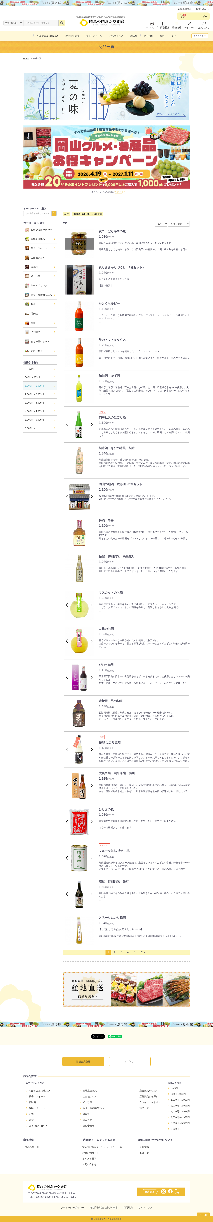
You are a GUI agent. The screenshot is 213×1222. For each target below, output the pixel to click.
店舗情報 (176, 27)
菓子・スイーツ (39, 248)
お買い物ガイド (90, 1152)
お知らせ (144, 1152)
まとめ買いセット (40, 341)
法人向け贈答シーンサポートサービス (102, 1147)
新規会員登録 (185, 9)
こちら (118, 192)
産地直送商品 (38, 239)
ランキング (152, 27)
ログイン (129, 1061)
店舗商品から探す (148, 1096)
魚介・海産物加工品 (41, 295)
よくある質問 (89, 1158)
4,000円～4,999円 (34, 411)
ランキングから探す (149, 1102)
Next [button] (91, 424)
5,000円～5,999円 (34, 419)
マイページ (190, 27)
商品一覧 (144, 1108)
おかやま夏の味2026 (41, 229)
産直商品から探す (148, 1090)
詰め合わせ (36, 350)
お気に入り (204, 27)
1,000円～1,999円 (34, 385)
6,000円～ (30, 428)
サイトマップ (145, 1207)
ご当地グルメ (38, 257)
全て (66, 214)
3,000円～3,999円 (34, 402)
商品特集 (165, 27)
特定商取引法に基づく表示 (104, 1207)
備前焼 (34, 313)
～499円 (29, 368)
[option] (79, 280)
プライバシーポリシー (72, 1207)
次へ (142, 952)
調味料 (34, 267)
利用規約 (128, 1207)
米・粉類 (35, 276)
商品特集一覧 (32, 1147)
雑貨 (33, 322)
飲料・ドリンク (39, 285)
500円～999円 (32, 377)
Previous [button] (67, 424)
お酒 (33, 304)
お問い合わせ (203, 9)
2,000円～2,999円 (34, 394)
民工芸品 (35, 332)
